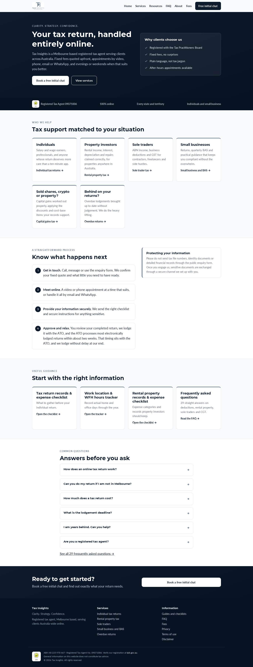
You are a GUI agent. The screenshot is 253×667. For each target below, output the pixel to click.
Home (128, 6)
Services (140, 6)
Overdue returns (106, 634)
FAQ (168, 6)
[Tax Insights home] (38, 6)
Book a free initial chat (50, 80)
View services (84, 80)
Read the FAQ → (190, 418)
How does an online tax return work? (90, 469)
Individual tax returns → (50, 170)
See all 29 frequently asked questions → (87, 554)
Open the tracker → (95, 414)
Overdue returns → (95, 221)
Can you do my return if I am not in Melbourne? (98, 483)
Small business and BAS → (196, 170)
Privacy (166, 629)
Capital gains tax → (47, 221)
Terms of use (169, 634)
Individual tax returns (109, 613)
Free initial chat (208, 6)
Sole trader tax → (142, 170)
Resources (155, 6)
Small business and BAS (110, 629)
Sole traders (104, 624)
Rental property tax (108, 618)
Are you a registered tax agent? (86, 541)
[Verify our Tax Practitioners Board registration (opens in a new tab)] (35, 104)
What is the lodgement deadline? (88, 512)
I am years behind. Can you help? (87, 527)
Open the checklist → (48, 414)
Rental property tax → (96, 175)
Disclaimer (168, 639)
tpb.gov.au (132, 652)
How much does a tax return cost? (88, 498)
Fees (189, 6)
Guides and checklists (174, 613)
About (178, 6)
